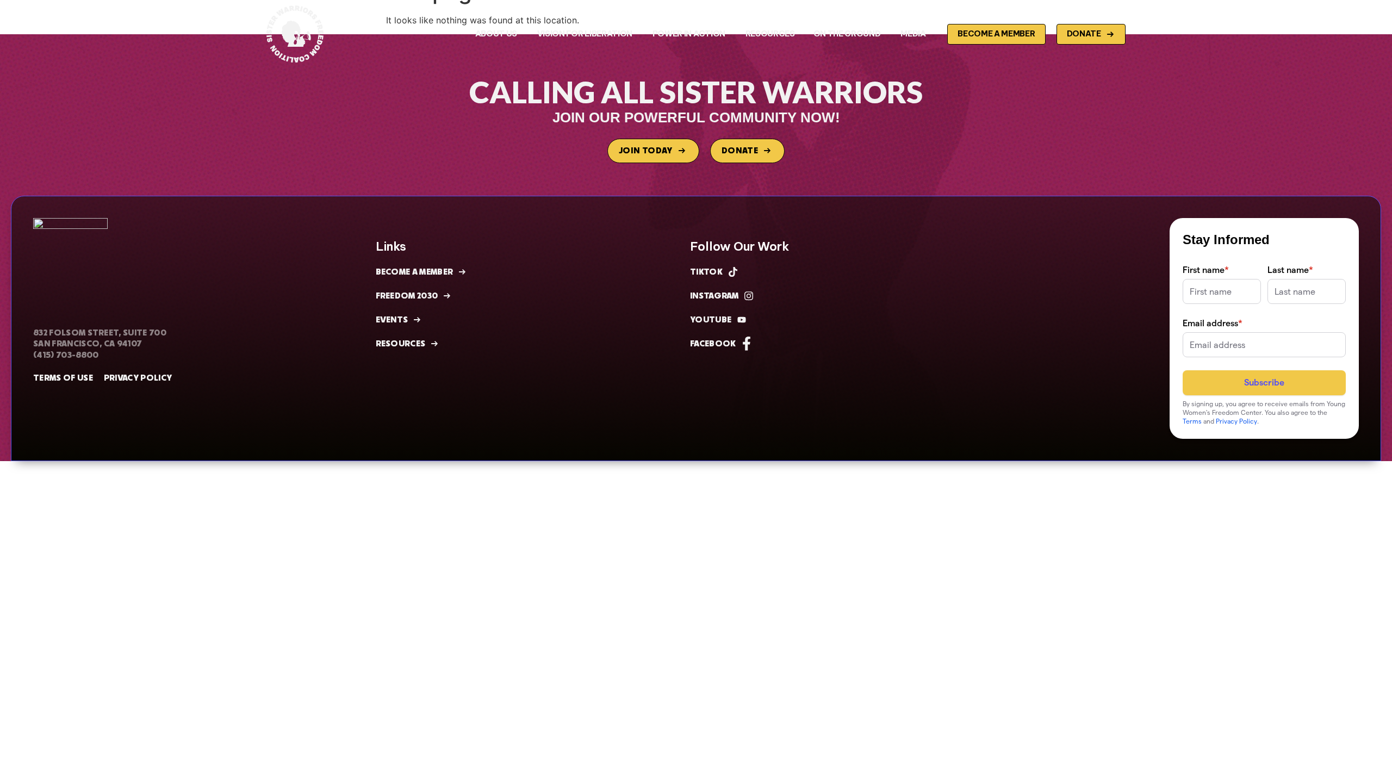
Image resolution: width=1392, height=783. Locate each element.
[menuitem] (497, 33)
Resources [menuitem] (770, 34)
